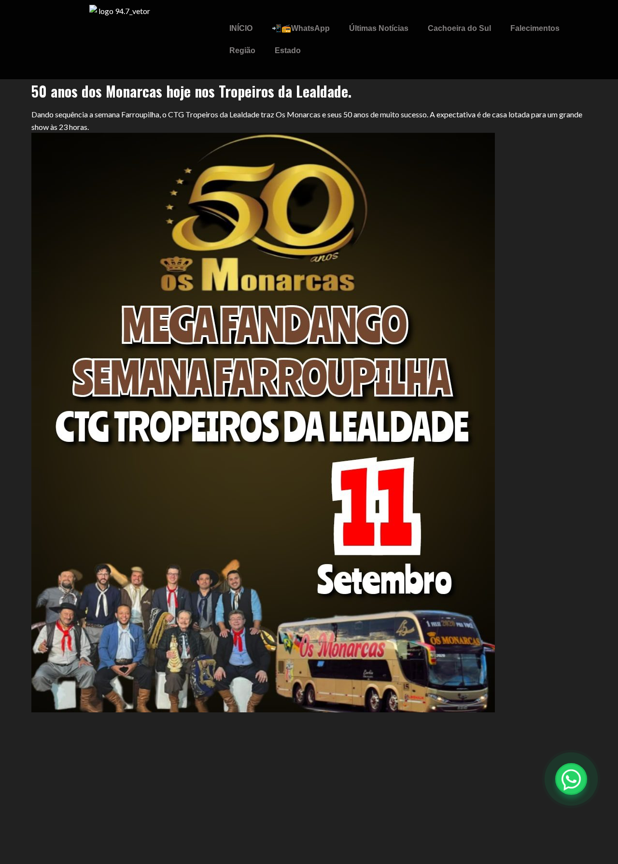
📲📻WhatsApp (301, 28)
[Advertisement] (309, 787)
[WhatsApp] (571, 779)
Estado (288, 50)
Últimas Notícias (378, 28)
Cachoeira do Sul (459, 28)
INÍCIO (241, 28)
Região (242, 50)
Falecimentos (535, 28)
